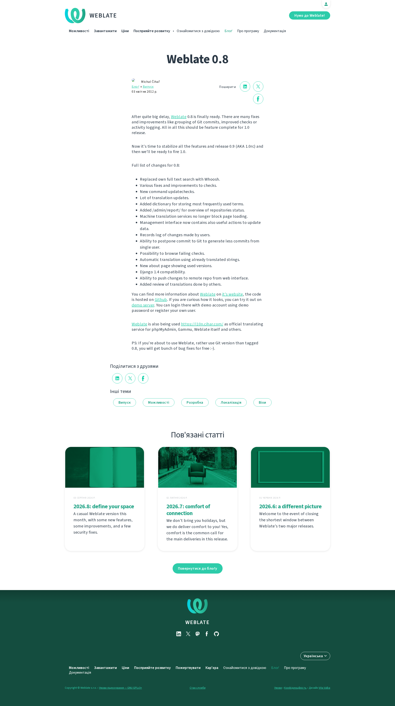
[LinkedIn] (178, 633)
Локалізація (231, 402)
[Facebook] (207, 633)
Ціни (125, 30)
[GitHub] (216, 633)
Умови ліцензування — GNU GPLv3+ (120, 688)
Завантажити (105, 30)
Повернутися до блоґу (197, 568)
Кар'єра (212, 667)
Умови (278, 688)
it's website (232, 294)
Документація (275, 30)
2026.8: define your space (103, 506)
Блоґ (228, 30)
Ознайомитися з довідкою (198, 30)
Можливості (79, 30)
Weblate (103, 15)
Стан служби (198, 688)
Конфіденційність (295, 688)
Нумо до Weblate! (309, 15)
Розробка (195, 402)
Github (161, 299)
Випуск (148, 86)
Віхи (262, 402)
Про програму (248, 30)
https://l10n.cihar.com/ (202, 324)
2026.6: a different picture (290, 506)
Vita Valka (324, 688)
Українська (313, 655)
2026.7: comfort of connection (188, 510)
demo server (143, 305)
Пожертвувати (188, 667)
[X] (188, 633)
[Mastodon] (197, 633)
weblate (197, 622)
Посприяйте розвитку (152, 30)
